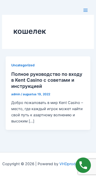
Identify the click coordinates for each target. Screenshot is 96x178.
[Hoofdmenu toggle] (85, 10)
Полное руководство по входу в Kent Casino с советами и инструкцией (46, 80)
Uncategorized (23, 65)
